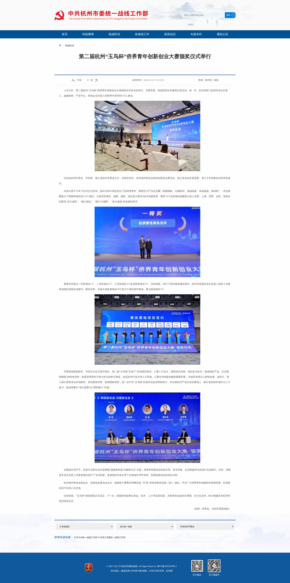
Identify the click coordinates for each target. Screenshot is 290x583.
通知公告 (222, 34)
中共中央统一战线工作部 (85, 537)
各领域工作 (142, 34)
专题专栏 (196, 34)
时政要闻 (88, 34)
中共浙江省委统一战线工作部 (111, 537)
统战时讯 (114, 34)
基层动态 (170, 34)
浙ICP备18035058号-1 (167, 566)
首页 (65, 34)
